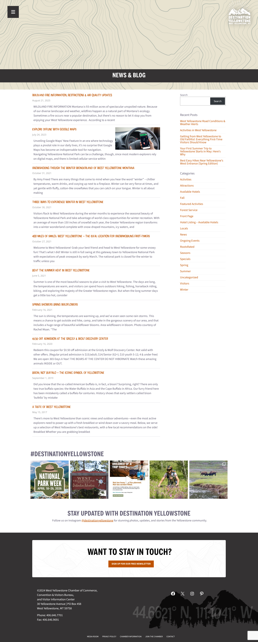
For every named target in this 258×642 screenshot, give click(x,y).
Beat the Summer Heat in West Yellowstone (61, 270)
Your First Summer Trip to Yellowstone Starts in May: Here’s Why (200, 151)
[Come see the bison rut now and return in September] (208, 480)
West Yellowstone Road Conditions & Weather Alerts (202, 123)
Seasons (185, 252)
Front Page (186, 216)
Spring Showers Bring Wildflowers (55, 304)
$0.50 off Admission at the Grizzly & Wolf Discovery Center (70, 339)
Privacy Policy (109, 636)
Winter (184, 289)
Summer (185, 271)
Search (184, 95)
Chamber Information (131, 636)
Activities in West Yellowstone (198, 130)
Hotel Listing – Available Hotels (199, 222)
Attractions (187, 185)
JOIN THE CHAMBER (154, 636)
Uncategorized (189, 277)
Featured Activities (191, 204)
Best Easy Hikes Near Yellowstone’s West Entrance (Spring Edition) (201, 162)
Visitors (184, 283)
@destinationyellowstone (97, 520)
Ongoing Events (189, 240)
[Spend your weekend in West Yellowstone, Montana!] (89, 480)
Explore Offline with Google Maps (54, 129)
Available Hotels (190, 191)
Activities (185, 179)
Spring (184, 265)
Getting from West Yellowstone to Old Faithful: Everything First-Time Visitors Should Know (201, 139)
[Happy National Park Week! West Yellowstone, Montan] (49, 480)
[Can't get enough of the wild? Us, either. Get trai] (129, 480)
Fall (182, 197)
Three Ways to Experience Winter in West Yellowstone (67, 202)
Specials (185, 259)
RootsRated (187, 246)
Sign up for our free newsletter (131, 564)
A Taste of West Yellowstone (51, 407)
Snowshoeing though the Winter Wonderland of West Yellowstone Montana (83, 168)
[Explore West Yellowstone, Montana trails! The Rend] (169, 480)
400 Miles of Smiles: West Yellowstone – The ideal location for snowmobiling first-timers (91, 236)
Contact (170, 636)
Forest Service (189, 210)
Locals (184, 228)
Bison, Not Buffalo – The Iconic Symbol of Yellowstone (68, 373)
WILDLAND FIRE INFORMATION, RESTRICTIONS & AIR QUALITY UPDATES (72, 95)
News (183, 234)
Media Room (93, 636)
